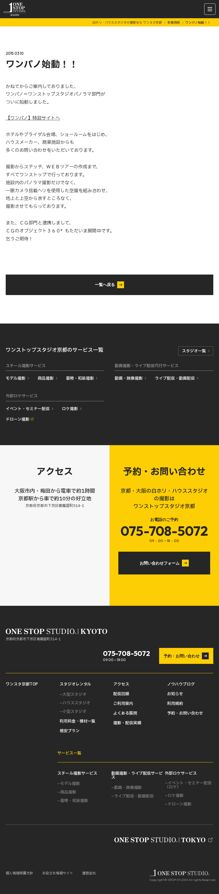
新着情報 (174, 22)
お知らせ (175, 694)
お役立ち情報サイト (57, 873)
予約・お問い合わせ (182, 655)
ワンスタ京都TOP (22, 684)
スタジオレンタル (75, 684)
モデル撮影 (15, 378)
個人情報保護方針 (19, 873)
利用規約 (175, 704)
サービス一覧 (69, 753)
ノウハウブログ (181, 684)
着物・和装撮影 (80, 378)
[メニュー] (210, 9)
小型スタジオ (74, 712)
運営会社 (89, 873)
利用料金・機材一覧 (78, 721)
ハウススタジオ (76, 703)
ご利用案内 (123, 704)
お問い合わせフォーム (160, 563)
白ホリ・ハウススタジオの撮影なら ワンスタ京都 (127, 22)
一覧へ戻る (105, 284)
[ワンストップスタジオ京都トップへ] (14, 9)
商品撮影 (46, 378)
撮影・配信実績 (127, 723)
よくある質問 (125, 713)
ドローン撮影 (17, 419)
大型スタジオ (74, 695)
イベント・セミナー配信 (28, 409)
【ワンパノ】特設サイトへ (33, 118)
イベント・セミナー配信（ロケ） (188, 785)
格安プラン (70, 731)
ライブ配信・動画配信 (175, 378)
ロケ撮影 (70, 409)
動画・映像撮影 (129, 378)
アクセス (121, 684)
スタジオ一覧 (194, 351)
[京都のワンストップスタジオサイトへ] (163, 840)
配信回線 (121, 694)
